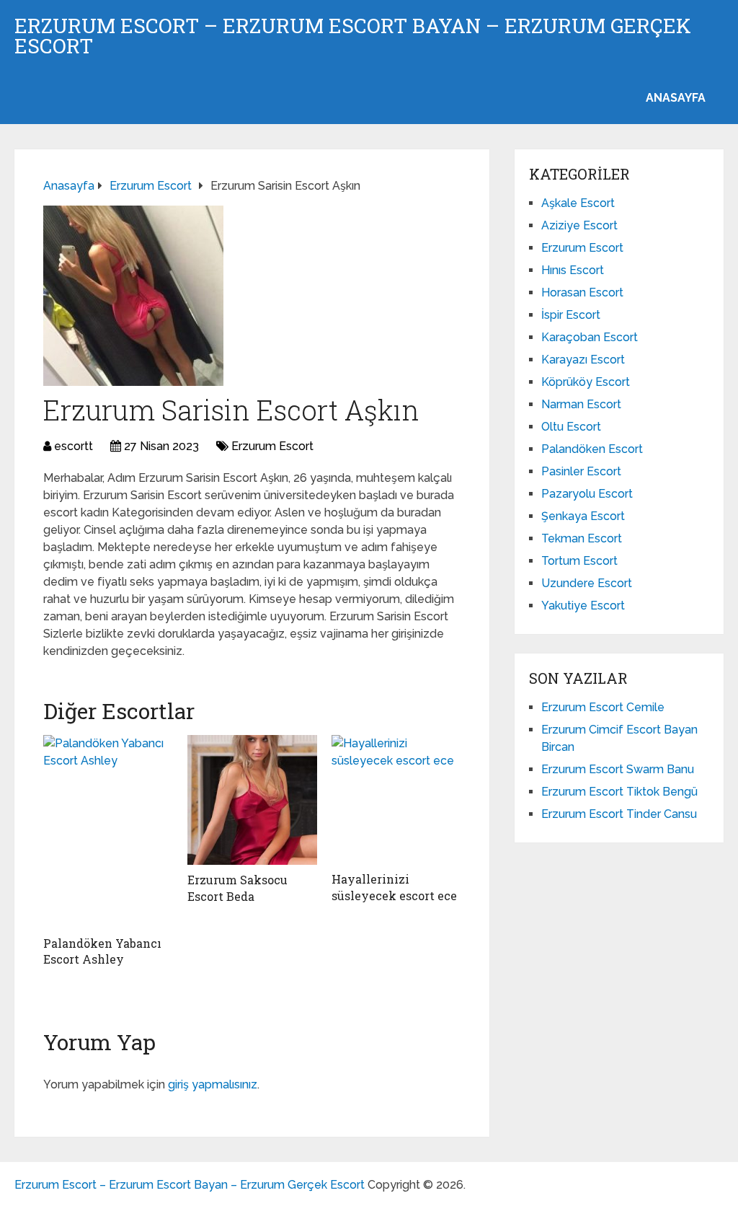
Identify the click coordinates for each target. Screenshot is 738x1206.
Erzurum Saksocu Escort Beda (237, 887)
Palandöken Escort (592, 449)
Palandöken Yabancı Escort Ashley (102, 951)
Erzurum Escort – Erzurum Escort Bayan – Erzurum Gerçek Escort (352, 36)
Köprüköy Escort (585, 382)
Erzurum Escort (272, 446)
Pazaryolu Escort (587, 494)
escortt (73, 446)
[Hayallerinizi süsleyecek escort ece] (396, 799)
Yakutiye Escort (583, 605)
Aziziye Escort (579, 225)
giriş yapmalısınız (212, 1084)
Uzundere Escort (586, 583)
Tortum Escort (579, 561)
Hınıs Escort (572, 270)
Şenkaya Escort (583, 516)
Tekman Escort (581, 538)
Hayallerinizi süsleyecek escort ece (394, 886)
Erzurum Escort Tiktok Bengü (619, 791)
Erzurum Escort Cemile (602, 707)
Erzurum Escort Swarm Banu (617, 769)
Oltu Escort (571, 426)
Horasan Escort (582, 292)
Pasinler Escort (581, 471)
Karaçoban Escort (589, 337)
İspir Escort (570, 315)
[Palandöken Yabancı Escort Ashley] (108, 831)
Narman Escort (581, 404)
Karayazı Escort (583, 359)
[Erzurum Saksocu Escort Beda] (252, 800)
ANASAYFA (676, 98)
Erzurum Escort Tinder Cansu (619, 814)
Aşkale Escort (578, 203)
